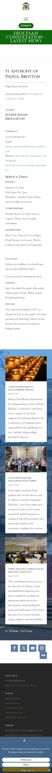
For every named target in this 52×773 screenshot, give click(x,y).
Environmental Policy (13, 698)
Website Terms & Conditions (16, 717)
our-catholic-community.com (30, 156)
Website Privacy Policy (14, 713)
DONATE (26, 25)
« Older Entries (19, 631)
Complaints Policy (12, 703)
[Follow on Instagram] (41, 648)
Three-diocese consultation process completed (25, 570)
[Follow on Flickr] (43, 655)
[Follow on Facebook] (14, 648)
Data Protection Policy (13, 708)
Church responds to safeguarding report (21, 388)
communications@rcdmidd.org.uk (24, 685)
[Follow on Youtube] (32, 648)
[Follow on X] (23, 648)
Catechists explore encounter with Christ (22, 479)
